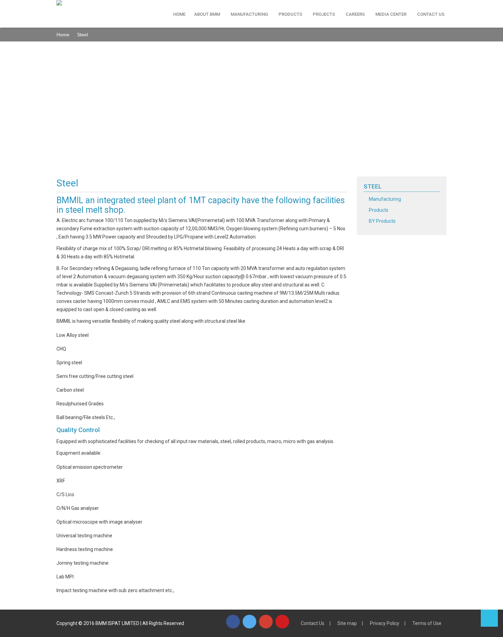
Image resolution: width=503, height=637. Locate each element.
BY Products (382, 221)
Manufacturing (249, 14)
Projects (324, 14)
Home (179, 14)
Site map (347, 623)
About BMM (207, 14)
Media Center (391, 14)
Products (290, 14)
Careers (355, 14)
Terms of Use (426, 623)
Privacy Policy (384, 623)
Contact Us (430, 14)
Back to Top (489, 618)
